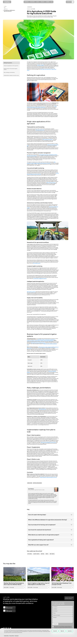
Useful (47, 553)
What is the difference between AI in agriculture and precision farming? (47, 519)
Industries (32, 1)
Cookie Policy (6, 635)
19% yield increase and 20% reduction (38, 342)
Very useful (52, 553)
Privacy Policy (11, 635)
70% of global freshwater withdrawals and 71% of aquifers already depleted (42, 155)
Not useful (30, 553)
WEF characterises (42, 409)
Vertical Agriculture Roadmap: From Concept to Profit (61, 583)
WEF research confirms (51, 182)
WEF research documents (48, 139)
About (37, 1)
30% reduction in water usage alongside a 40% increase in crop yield (41, 163)
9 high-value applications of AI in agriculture (11, 65)
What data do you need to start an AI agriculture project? (43, 534)
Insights (42, 1)
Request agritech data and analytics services (48, 477)
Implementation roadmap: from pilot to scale (11, 75)
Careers (47, 1)
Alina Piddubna (31, 488)
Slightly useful (36, 553)
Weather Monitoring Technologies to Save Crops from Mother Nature (14, 583)
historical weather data (40, 129)
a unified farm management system (40, 278)
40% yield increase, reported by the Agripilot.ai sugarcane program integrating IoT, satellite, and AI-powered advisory (41, 340)
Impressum (17, 635)
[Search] (51, 1)
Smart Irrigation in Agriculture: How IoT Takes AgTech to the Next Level (39, 583)
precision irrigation (40, 65)
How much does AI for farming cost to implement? (42, 524)
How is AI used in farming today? (37, 514)
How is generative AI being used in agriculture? (41, 539)
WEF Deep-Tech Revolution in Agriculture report (41, 70)
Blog (4, 7)
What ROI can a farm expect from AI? (38, 545)
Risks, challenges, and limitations (9, 72)
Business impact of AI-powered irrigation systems (10, 69)
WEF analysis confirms (31, 291)
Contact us (69, 1)
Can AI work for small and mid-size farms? (39, 529)
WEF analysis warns (36, 263)
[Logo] (7, 2)
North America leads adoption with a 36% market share (42, 107)
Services (26, 1)
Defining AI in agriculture (8, 62)
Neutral (42, 553)
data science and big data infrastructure (48, 442)
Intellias (5, 6)
